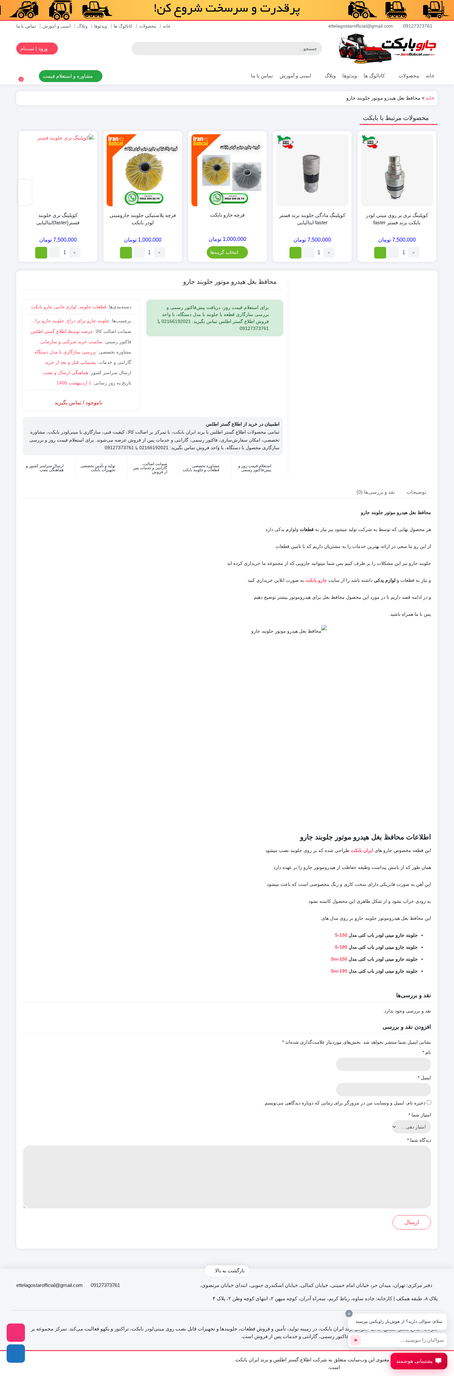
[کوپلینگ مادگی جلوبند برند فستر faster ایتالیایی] (312, 170)
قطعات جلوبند (92, 306)
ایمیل (424, 1077)
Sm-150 (339, 959)
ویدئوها (100, 26)
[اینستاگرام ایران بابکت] (16, 1332)
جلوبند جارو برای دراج (88, 320)
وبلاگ (82, 26)
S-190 (341, 947)
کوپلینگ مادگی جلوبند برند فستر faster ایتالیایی (312, 219)
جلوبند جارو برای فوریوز (40, 320)
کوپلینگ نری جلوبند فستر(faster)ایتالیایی (57, 219)
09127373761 (418, 26)
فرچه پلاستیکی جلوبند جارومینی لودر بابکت (143, 219)
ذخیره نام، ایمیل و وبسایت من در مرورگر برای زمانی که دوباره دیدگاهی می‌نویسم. (344, 1103)
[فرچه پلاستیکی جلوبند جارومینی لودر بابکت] (143, 170)
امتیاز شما (419, 1114)
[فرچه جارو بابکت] (227, 170)
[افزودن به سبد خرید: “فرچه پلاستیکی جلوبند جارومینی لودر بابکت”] (126, 253)
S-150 (341, 935)
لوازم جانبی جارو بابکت (53, 306)
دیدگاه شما (419, 1140)
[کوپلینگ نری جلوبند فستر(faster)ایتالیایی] (58, 170)
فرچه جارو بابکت (227, 215)
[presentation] (25, 192)
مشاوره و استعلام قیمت (68, 76)
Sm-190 (339, 971)
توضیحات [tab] (416, 491)
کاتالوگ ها (123, 26)
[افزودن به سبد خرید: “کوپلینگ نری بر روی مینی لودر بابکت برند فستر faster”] (380, 253)
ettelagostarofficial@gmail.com (361, 26)
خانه (166, 26)
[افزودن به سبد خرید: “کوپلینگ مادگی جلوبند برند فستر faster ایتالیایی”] (295, 253)
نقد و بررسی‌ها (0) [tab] (376, 491)
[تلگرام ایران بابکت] (16, 1353)
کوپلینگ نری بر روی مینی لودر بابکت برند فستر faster (397, 219)
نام (426, 1052)
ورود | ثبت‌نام (34, 48)
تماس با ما (26, 26)
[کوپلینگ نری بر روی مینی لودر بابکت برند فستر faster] (397, 170)
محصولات (147, 26)
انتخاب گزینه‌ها (224, 252)
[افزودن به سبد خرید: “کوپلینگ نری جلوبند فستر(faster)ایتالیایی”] (41, 253)
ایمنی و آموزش (57, 26)
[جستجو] (138, 48)
